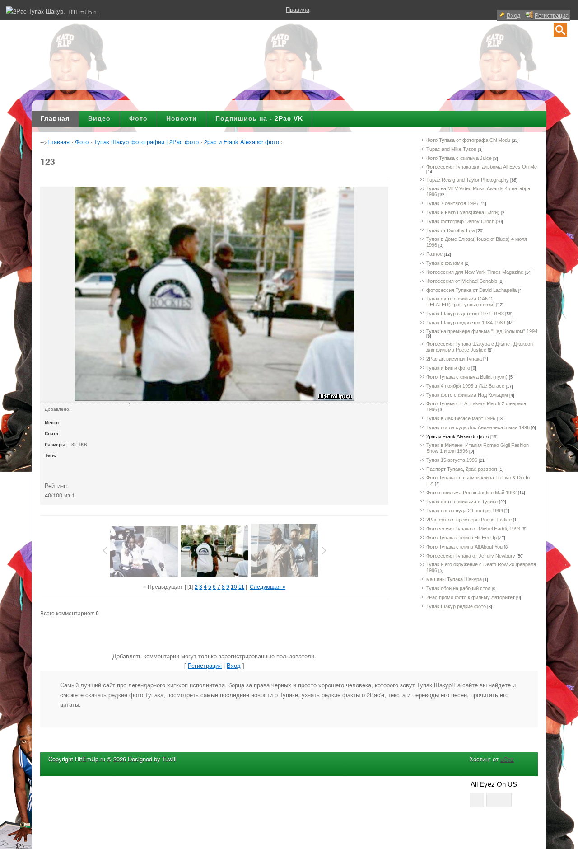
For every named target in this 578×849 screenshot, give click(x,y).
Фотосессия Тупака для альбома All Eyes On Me (481, 166)
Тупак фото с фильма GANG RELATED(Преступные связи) (460, 301)
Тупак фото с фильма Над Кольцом (467, 395)
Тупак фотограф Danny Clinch (460, 221)
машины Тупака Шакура (454, 579)
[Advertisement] (289, 70)
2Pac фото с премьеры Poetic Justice (469, 519)
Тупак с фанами (444, 263)
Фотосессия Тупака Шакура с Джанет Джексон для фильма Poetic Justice (479, 346)
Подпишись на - (259, 118)
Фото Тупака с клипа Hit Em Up (461, 537)
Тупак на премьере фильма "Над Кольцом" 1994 (481, 331)
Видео (99, 118)
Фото (138, 118)
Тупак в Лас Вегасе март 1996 (460, 418)
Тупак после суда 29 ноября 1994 (464, 510)
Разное (434, 254)
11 (241, 587)
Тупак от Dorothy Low (450, 230)
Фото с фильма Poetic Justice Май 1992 (471, 492)
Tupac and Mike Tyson (451, 149)
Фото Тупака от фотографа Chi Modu (468, 140)
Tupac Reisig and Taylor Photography (467, 180)
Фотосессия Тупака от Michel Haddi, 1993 (473, 528)
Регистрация (552, 15)
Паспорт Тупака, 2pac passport (461, 469)
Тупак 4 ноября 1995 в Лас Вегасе (465, 386)
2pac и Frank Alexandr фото (457, 436)
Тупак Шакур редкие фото (456, 606)
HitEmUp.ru (83, 12)
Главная (55, 118)
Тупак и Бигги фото (448, 368)
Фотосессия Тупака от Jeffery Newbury (470, 555)
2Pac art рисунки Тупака (454, 358)
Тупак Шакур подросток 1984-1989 (465, 322)
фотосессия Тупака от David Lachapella (471, 290)
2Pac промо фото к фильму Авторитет (470, 597)
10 (234, 587)
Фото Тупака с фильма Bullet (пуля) (467, 377)
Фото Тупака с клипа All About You (464, 546)
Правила (297, 9)
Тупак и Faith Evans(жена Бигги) (462, 212)
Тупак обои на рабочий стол (458, 588)
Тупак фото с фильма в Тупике (462, 501)
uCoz (507, 759)
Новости (181, 118)
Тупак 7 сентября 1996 (452, 203)
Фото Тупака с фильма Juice (459, 158)
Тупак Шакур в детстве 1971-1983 (465, 313)
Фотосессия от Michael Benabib (461, 281)
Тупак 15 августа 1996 (451, 460)
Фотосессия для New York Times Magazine (474, 272)
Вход (514, 15)
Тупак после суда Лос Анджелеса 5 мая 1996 (478, 427)
